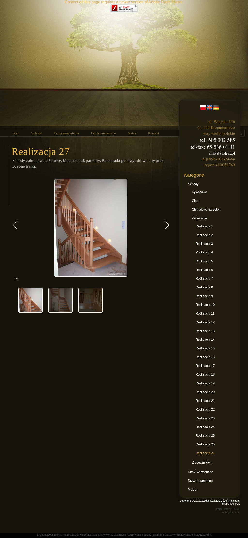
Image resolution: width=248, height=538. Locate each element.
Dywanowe (199, 192)
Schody (36, 133)
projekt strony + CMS (227, 508)
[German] (216, 106)
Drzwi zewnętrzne (103, 133)
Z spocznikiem (202, 462)
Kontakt (153, 133)
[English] (209, 106)
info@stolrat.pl (222, 153)
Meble (132, 133)
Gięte (195, 201)
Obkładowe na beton (206, 209)
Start (16, 133)
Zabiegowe (199, 218)
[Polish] (203, 106)
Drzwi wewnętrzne (66, 133)
